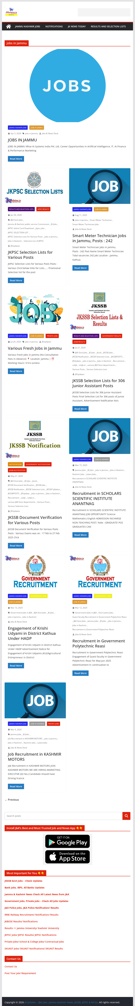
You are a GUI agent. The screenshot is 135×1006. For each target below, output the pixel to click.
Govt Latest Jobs (105, 612)
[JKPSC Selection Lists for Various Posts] (35, 186)
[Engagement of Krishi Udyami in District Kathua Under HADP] (35, 573)
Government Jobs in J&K (21, 612)
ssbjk (74, 365)
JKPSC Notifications (45, 934)
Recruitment (118, 361)
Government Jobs (38, 596)
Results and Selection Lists (108, 26)
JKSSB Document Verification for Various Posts (35, 520)
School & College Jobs (31, 941)
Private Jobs (52, 336)
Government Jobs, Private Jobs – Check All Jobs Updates (36, 901)
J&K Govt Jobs (17, 219)
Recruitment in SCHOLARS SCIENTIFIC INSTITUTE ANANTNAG (94, 480)
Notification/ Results (46, 914)
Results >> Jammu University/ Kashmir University (32, 928)
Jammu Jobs (80, 470)
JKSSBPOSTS (116, 356)
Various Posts (78, 369)
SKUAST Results (54, 948)
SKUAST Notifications (32, 948)
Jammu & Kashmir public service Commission (28, 224)
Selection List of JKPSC (34, 241)
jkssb (99, 352)
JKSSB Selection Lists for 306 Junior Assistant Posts (98, 383)
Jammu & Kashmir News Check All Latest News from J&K (37, 894)
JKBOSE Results (13, 921)
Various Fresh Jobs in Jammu (35, 348)
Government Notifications (38, 464)
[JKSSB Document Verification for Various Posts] (35, 438)
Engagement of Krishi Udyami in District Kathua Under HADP (32, 633)
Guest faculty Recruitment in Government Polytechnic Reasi (99, 617)
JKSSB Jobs (108, 352)
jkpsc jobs (40, 228)
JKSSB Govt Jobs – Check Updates (23, 880)
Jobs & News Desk (50, 133)
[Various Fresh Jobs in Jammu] (35, 310)
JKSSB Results (79, 342)
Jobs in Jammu (37, 127)
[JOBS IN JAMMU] (67, 85)
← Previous (12, 799)
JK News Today (77, 26)
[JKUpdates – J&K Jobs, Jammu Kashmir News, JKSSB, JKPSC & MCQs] (9, 26)
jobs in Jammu (31, 133)
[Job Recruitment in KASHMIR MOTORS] (35, 700)
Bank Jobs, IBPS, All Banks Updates (24, 887)
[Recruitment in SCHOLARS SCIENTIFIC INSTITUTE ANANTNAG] (99, 436)
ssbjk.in (82, 365)
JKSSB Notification (80, 356)
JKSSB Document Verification (21, 485)
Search (126, 816)
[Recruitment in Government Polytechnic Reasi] (99, 573)
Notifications (54, 26)
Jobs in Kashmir (15, 241)
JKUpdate (76, 361)
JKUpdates (15, 245)
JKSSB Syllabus (53, 489)
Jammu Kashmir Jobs (27, 26)
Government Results (111, 336)
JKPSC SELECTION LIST (18, 232)
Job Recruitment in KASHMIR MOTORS (25, 738)
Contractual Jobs (54, 941)
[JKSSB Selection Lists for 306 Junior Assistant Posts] (99, 310)
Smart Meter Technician (101, 220)
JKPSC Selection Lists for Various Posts (25, 236)
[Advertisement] (104, 12)
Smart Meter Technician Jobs (85, 224)
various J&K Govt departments (101, 365)
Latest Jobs (91, 474)
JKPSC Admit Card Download (21, 228)
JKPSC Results (43, 209)
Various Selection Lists (97, 369)
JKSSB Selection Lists (100, 356)
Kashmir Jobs (78, 474)
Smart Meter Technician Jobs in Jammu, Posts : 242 (99, 238)
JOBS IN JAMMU (22, 140)
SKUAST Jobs (12, 948)
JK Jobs (54, 224)
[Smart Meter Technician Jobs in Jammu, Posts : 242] (99, 186)
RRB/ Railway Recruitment (19, 914)
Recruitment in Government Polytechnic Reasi (93, 629)
